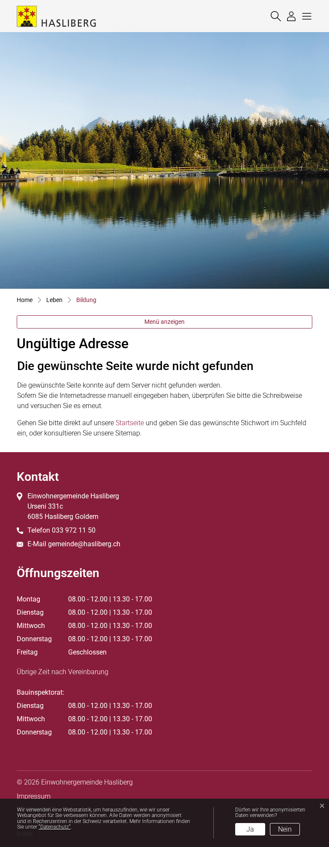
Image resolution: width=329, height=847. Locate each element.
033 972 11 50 (74, 530)
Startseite (130, 423)
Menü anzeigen (164, 321)
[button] (304, 16)
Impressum (34, 796)
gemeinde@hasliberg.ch (84, 544)
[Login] (289, 16)
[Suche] (273, 16)
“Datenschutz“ (55, 827)
